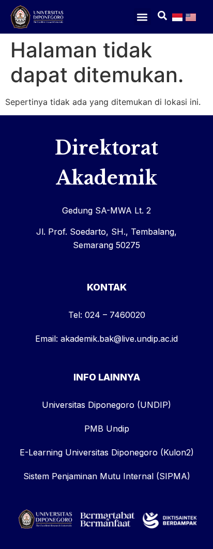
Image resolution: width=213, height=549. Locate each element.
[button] (142, 16)
